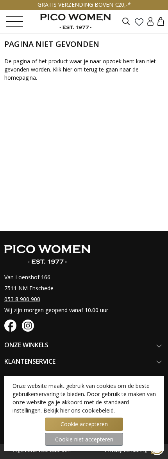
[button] (160, 21)
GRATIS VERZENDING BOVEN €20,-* (84, 4)
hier (65, 410)
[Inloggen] (150, 21)
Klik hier (62, 69)
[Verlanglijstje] (139, 21)
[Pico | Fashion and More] (81, 21)
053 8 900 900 (22, 299)
